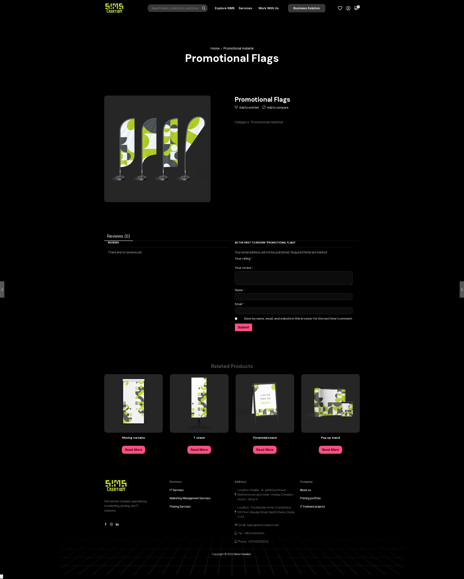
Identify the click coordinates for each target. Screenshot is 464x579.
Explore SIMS (225, 8)
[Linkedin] (117, 524)
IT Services (176, 490)
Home (214, 48)
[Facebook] (105, 524)
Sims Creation (242, 554)
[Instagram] (111, 524)
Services (245, 8)
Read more (156, 392)
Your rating (243, 258)
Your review (244, 268)
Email (239, 304)
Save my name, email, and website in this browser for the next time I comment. (298, 318)
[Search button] (203, 8)
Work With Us (268, 8)
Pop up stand (330, 438)
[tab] (118, 236)
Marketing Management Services (189, 498)
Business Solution (306, 8)
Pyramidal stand (265, 438)
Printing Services (180, 506)
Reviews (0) (118, 236)
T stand (199, 438)
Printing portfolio (311, 498)
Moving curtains (133, 438)
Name (240, 290)
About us (306, 490)
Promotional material (238, 48)
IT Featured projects (312, 506)
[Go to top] (1, 576)
